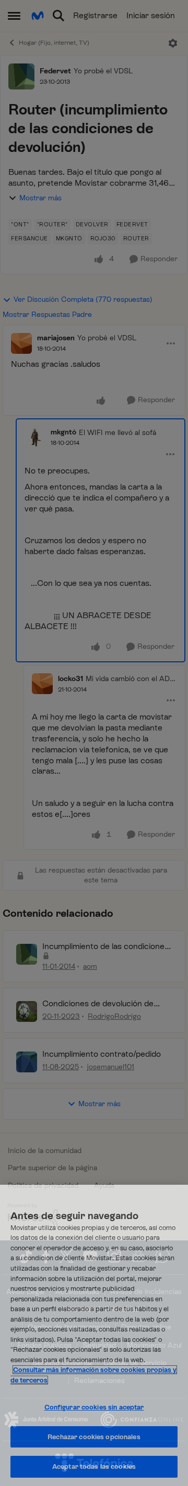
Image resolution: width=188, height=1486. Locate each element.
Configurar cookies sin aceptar (94, 1407)
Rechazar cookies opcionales (94, 1437)
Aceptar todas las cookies (94, 1466)
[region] (94, 1335)
